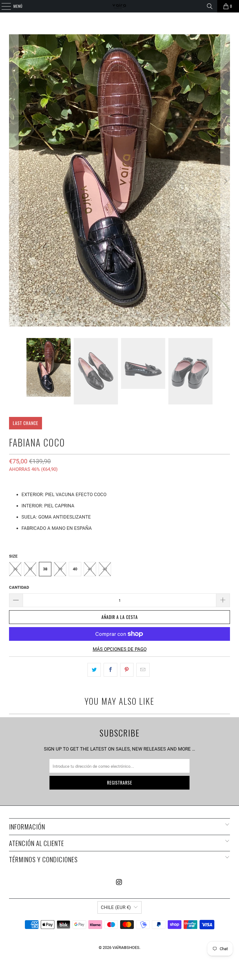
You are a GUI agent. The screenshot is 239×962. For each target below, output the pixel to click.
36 (15, 569)
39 (60, 569)
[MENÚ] (3, 6)
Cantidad (19, 587)
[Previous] (14, 181)
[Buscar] (210, 6)
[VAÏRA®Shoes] (119, 6)
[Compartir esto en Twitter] (94, 670)
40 (75, 569)
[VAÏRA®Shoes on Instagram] (119, 882)
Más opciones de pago (120, 649)
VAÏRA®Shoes (125, 947)
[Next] (225, 181)
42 (105, 569)
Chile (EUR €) (116, 907)
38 (45, 569)
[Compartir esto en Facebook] (110, 670)
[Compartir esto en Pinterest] (127, 670)
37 (30, 569)
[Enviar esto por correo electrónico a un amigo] (143, 670)
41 (90, 569)
